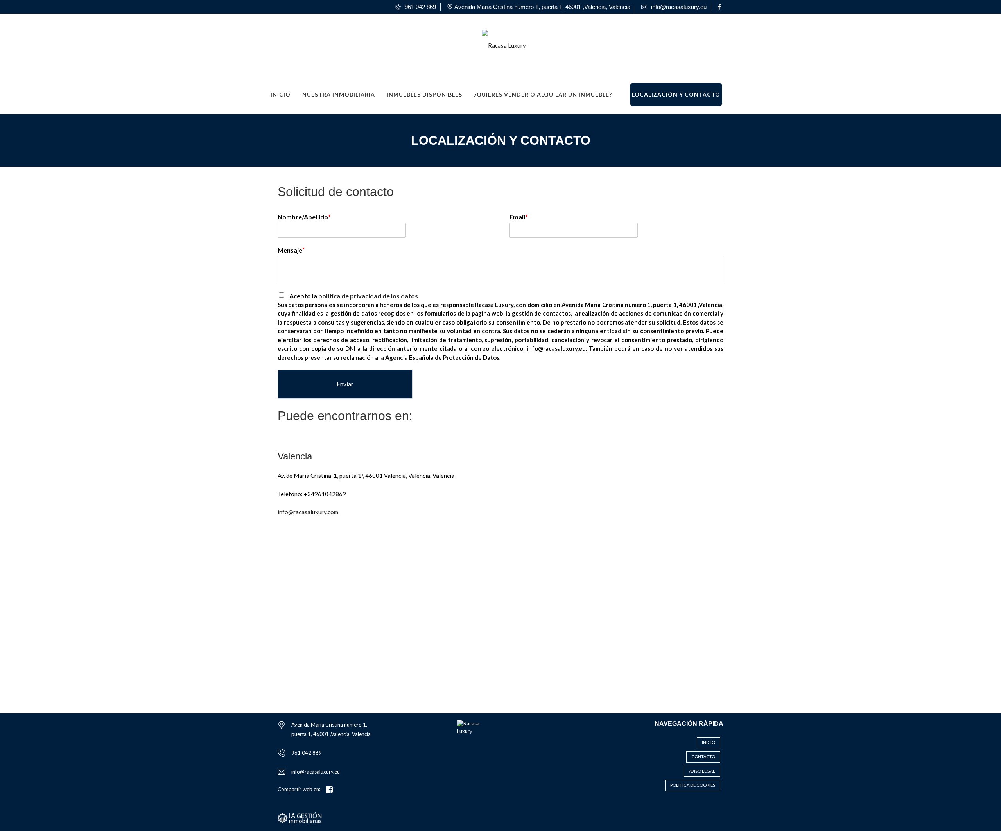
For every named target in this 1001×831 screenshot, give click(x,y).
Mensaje (290, 250)
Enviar (345, 384)
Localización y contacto (676, 94)
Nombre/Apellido (303, 217)
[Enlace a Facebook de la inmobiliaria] (720, 7)
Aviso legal (702, 771)
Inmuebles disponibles (424, 94)
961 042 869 (306, 753)
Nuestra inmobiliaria (338, 94)
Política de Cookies (692, 785)
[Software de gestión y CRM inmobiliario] (300, 817)
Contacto (703, 756)
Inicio (281, 94)
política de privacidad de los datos (368, 296)
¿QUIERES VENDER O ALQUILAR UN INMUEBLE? (543, 94)
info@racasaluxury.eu (315, 771)
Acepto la (353, 296)
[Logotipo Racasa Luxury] (492, 42)
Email (517, 217)
